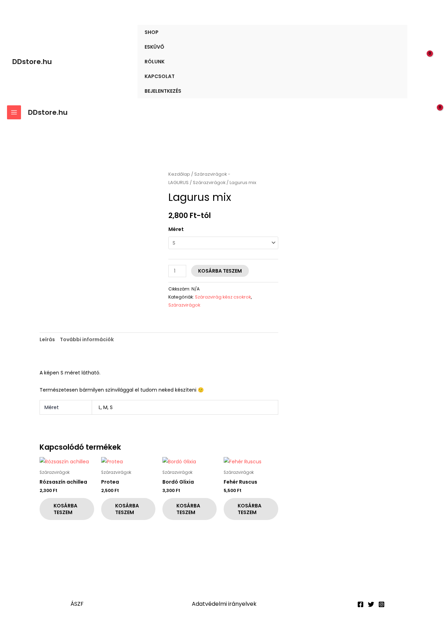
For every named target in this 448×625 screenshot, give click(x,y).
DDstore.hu (32, 61)
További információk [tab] (87, 339)
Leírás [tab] (47, 339)
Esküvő (154, 46)
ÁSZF (77, 604)
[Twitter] (371, 604)
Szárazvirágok (209, 182)
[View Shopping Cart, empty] (431, 61)
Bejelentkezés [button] (163, 91)
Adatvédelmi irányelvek (224, 604)
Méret (176, 229)
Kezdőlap (179, 174)
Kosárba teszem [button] (65, 508)
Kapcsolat (160, 76)
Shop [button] (152, 32)
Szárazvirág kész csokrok (223, 297)
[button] (416, 61)
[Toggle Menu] (393, 32)
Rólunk (154, 61)
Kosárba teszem (220, 270)
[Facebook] (360, 604)
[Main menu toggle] (14, 112)
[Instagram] (381, 604)
